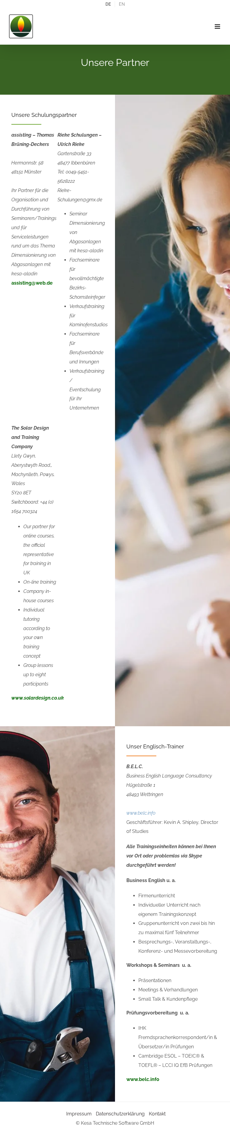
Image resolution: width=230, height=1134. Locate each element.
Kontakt (157, 1114)
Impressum (79, 1114)
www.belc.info (140, 813)
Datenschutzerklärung (120, 1114)
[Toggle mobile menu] (218, 26)
